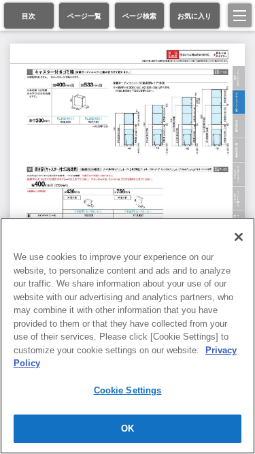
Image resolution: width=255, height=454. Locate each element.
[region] (127, 336)
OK (127, 428)
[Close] (239, 237)
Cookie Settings (128, 390)
